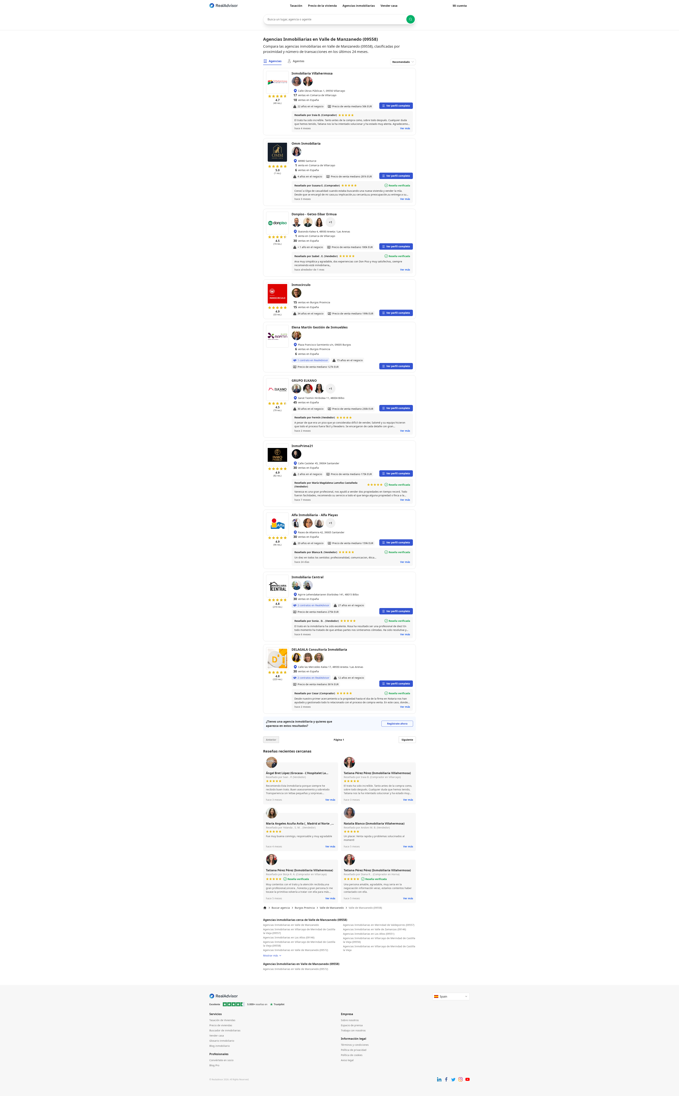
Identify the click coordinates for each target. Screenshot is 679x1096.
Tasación (296, 6)
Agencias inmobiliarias (359, 6)
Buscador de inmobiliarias (224, 1030)
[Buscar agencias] (410, 19)
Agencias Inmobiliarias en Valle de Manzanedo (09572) (295, 950)
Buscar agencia (281, 907)
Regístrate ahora (397, 723)
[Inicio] (265, 908)
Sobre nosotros (350, 1020)
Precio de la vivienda (322, 6)
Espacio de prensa (352, 1025)
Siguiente (407, 739)
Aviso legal (347, 1060)
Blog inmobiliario (219, 1045)
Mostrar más (270, 955)
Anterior (271, 739)
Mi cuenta (460, 6)
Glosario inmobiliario (221, 1040)
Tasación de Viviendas (222, 1020)
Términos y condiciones (355, 1044)
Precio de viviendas (220, 1025)
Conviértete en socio (221, 1060)
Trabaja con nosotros (353, 1030)
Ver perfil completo (398, 105)
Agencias (275, 61)
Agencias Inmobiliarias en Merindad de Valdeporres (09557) (378, 925)
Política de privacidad (353, 1050)
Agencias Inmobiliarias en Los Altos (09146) (288, 937)
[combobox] (339, 19)
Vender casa (389, 6)
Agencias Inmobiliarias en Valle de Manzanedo (291, 925)
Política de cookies (351, 1055)
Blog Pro (214, 1065)
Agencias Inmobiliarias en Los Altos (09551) (368, 933)
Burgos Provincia (305, 907)
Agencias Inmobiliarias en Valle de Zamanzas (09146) (374, 929)
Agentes (298, 61)
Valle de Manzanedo (332, 907)
